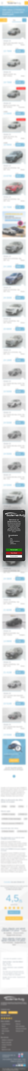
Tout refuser (14, 553)
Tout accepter (14, 549)
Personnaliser (14, 556)
